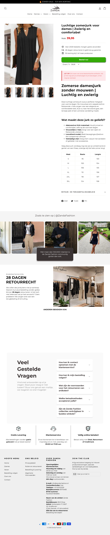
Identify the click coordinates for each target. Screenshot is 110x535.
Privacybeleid (30, 463)
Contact (79, 14)
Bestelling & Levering (33, 470)
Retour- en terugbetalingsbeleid (78, 192)
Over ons (71, 14)
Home (29, 14)
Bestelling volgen (59, 14)
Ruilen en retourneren (33, 466)
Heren (46, 14)
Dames (37, 14)
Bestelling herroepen (54, 512)
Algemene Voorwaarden (30, 474)
